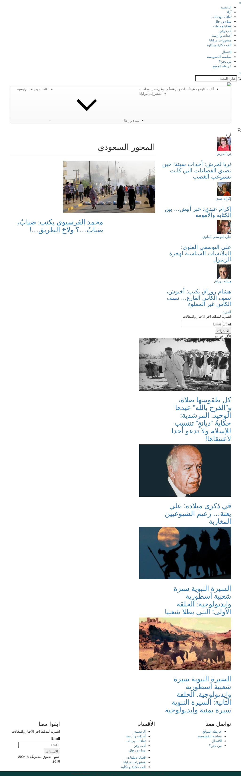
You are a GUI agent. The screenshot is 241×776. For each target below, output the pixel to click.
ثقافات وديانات (222, 16)
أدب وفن (225, 30)
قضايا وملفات (222, 26)
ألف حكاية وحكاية (219, 44)
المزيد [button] (227, 311)
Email (226, 324)
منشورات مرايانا (220, 40)
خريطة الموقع (222, 66)
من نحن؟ (225, 61)
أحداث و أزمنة (222, 35)
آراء (229, 11)
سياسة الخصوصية (219, 56)
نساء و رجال (223, 21)
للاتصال (227, 51)
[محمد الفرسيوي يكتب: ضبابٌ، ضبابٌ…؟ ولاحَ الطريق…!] (109, 186)
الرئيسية (226, 7)
